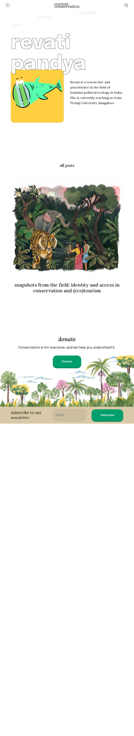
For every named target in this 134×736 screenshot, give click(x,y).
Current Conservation (67, 5)
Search (126, 5)
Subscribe (107, 415)
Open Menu (8, 5)
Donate (67, 361)
